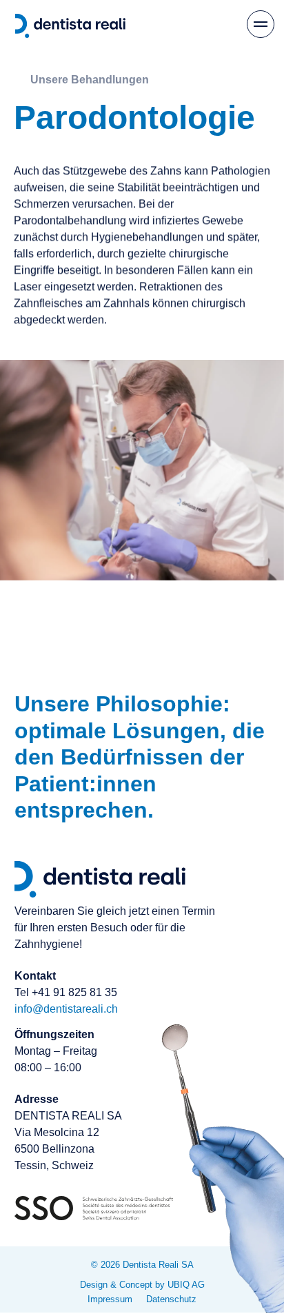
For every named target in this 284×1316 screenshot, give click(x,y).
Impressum (110, 1299)
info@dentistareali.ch (66, 1009)
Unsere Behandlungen (89, 79)
